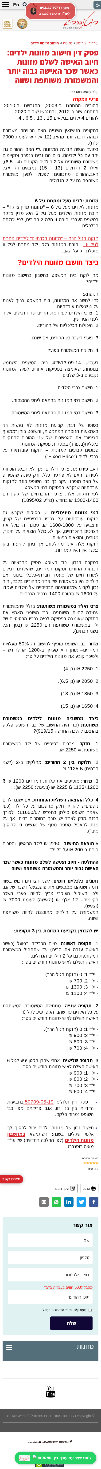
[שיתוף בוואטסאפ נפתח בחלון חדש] (56, 1202)
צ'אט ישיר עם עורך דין (73, 1458)
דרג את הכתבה (90, 1158)
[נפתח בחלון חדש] (50, 1391)
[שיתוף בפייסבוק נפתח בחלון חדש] (93, 1202)
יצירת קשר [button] (11, 1179)
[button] (25, 5)
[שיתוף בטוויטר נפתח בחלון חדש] (81, 1202)
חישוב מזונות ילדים (45, 43)
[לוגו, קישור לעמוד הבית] (80, 20)
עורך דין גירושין (87, 43)
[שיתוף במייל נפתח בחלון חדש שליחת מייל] (44, 1202)
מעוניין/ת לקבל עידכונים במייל (64, 1310)
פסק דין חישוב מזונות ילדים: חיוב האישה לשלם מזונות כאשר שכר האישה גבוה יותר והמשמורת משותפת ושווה (52, 66)
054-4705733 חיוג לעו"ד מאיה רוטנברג (54, 11)
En (16, 4)
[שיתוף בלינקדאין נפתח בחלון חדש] (69, 1202)
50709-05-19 (38, 1102)
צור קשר (83, 1225)
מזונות (85, 1346)
